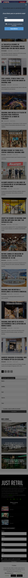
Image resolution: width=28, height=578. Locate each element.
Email (6, 17)
